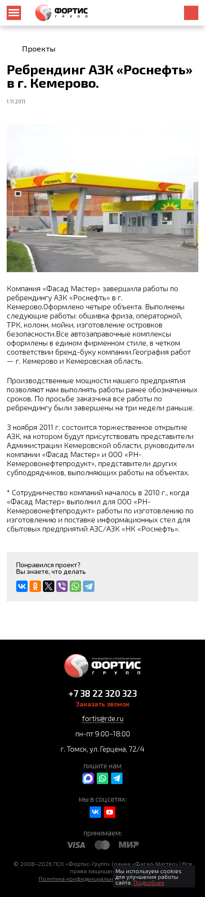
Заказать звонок (103, 704)
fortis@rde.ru (102, 718)
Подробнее (148, 882)
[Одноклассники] (35, 586)
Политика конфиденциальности (82, 878)
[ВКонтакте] (22, 586)
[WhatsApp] (75, 586)
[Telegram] (88, 586)
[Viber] (62, 586)
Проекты (38, 48)
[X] (48, 586)
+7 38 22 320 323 (103, 693)
